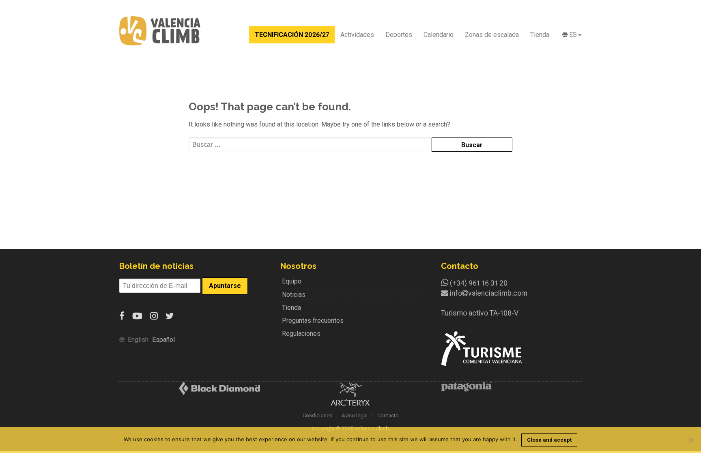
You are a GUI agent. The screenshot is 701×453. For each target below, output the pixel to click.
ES (573, 35)
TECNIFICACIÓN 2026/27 (292, 35)
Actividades (357, 35)
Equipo (291, 281)
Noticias (293, 294)
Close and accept (549, 440)
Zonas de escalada (492, 35)
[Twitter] (170, 316)
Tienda (539, 35)
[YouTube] (137, 316)
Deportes (398, 35)
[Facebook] (122, 316)
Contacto (388, 415)
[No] (691, 440)
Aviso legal (355, 415)
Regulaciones (301, 333)
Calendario (439, 35)
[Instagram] (154, 316)
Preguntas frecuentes (313, 320)
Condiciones (317, 415)
